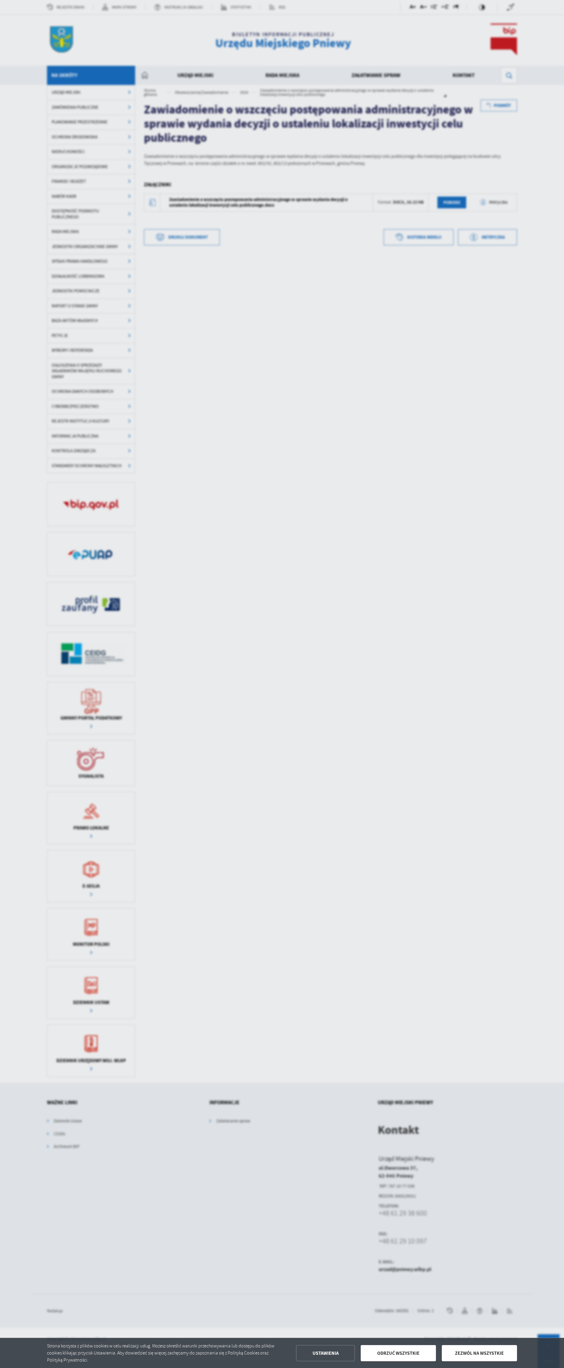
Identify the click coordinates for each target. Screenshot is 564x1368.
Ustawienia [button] (326, 1353)
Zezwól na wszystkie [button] (479, 1353)
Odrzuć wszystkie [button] (398, 1353)
